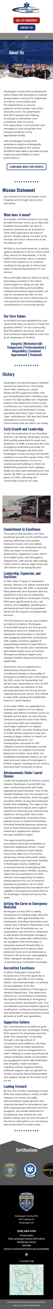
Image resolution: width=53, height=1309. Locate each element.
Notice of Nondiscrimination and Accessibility (26, 1249)
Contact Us (26, 27)
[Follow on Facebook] (26, 1254)
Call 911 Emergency (26, 20)
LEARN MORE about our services (27, 167)
